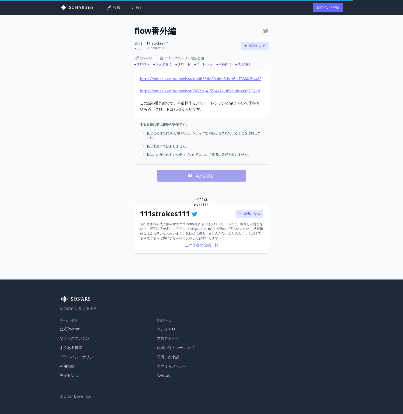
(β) (81, 7)
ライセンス (69, 375)
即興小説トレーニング (175, 347)
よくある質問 (71, 347)
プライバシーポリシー (78, 356)
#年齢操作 (224, 64)
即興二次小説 (168, 356)
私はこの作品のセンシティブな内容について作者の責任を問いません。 (198, 154)
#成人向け (242, 64)
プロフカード (168, 338)
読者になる (257, 45)
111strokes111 (157, 43)
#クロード (183, 64)
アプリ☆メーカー (172, 366)
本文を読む (204, 175)
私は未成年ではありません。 (167, 146)
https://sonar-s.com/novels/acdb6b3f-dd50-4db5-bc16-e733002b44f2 (200, 78)
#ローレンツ (203, 64)
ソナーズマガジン (75, 338)
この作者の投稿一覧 (201, 245)
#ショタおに (162, 64)
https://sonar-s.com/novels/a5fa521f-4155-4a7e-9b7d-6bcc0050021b (200, 90)
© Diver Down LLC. (76, 396)
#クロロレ (141, 64)
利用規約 (67, 366)
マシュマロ (166, 328)
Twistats (164, 375)
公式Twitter (70, 328)
